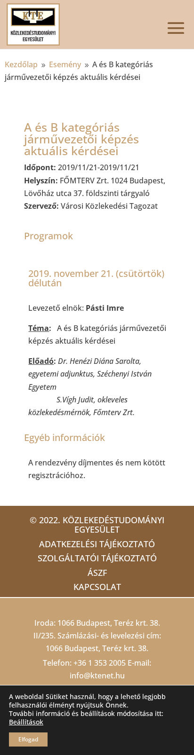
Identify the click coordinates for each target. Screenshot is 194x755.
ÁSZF (97, 572)
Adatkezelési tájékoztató (97, 544)
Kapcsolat (97, 586)
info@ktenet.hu (97, 675)
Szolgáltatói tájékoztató (97, 558)
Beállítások (26, 722)
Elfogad (28, 739)
